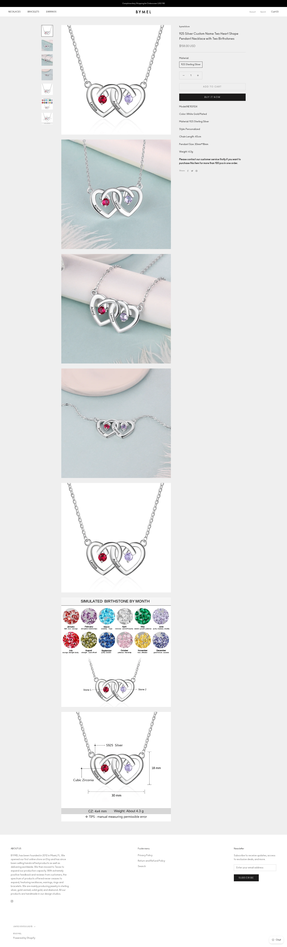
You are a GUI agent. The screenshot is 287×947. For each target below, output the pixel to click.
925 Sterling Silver (191, 65)
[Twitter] (192, 171)
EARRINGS (51, 12)
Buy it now (212, 97)
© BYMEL (17, 934)
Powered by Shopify (24, 938)
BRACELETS (33, 12)
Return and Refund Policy (151, 861)
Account (252, 12)
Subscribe (246, 878)
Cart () (275, 12)
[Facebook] (188, 171)
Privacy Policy (145, 855)
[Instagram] (12, 901)
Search (263, 12)
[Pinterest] (196, 171)
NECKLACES (14, 12)
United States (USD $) (23, 926)
